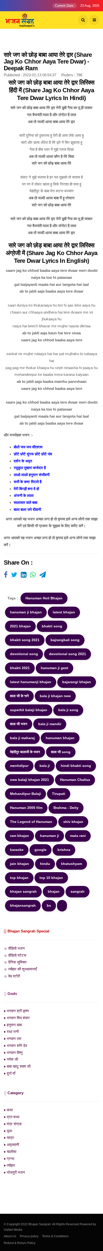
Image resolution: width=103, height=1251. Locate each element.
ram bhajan (19, 836)
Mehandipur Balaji (25, 794)
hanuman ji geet (54, 668)
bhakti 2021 (20, 668)
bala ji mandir (49, 724)
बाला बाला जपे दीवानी (27, 509)
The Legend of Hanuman (31, 822)
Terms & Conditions (55, 1236)
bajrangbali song (65, 640)
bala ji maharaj (22, 738)
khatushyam (71, 864)
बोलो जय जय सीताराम (28, 447)
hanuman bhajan (60, 738)
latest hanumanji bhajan (30, 682)
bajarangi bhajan (76, 682)
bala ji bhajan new (55, 696)
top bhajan (19, 878)
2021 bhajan (20, 626)
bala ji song (68, 710)
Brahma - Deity (66, 808)
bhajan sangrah (23, 891)
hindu (45, 864)
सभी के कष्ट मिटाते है (28, 482)
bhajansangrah (23, 905)
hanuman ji (49, 836)
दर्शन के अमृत (23, 461)
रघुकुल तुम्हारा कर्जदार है (30, 468)
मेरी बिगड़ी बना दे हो (26, 489)
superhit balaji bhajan (28, 710)
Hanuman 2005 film (26, 808)
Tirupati (58, 794)
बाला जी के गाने (19, 696)
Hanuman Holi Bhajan (44, 598)
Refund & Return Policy (20, 1243)
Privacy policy (29, 1236)
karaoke (17, 850)
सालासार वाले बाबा (25, 502)
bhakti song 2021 (25, 640)
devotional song (24, 654)
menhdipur (19, 766)
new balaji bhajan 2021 (29, 780)
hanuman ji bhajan (26, 612)
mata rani (78, 836)
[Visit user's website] (6, 575)
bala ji (45, 766)
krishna (64, 850)
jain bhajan (19, 864)
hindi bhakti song (76, 766)
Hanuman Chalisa (75, 780)
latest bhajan (64, 612)
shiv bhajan (73, 822)
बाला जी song (60, 752)
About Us (10, 1236)
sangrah (77, 891)
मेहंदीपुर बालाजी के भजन (25, 752)
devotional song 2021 (67, 654)
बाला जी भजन (18, 724)
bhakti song (52, 626)
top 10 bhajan (51, 878)
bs (49, 905)
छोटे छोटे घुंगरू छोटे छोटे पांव (33, 454)
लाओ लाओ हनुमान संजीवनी (32, 475)
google (40, 850)
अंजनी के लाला (24, 495)
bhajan (54, 891)
